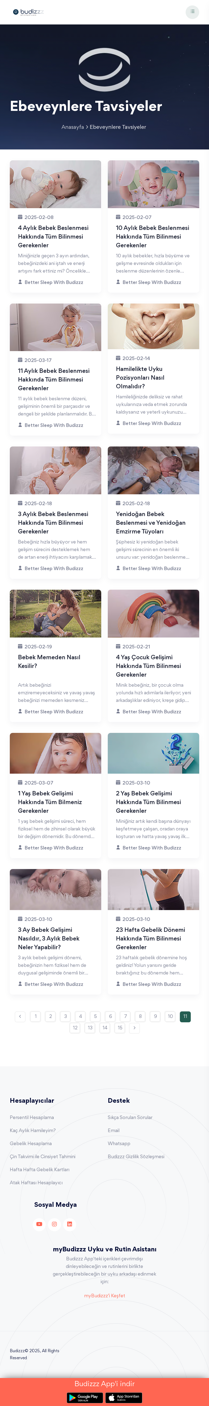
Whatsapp (119, 1144)
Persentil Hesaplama (32, 1118)
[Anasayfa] (28, 12)
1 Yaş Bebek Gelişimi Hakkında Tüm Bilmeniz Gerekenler (50, 802)
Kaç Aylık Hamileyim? (33, 1131)
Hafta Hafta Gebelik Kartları (39, 1170)
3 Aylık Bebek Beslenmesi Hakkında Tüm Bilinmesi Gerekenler (53, 523)
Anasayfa (73, 127)
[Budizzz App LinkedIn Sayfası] (69, 1224)
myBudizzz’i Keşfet (104, 1296)
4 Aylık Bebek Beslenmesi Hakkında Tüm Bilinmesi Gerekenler (53, 237)
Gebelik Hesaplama (31, 1144)
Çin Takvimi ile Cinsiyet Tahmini (42, 1157)
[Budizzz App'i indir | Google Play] (86, 1397)
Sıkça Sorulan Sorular (130, 1118)
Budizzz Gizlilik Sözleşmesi (136, 1157)
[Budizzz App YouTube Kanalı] (39, 1224)
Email (113, 1131)
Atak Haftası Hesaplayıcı (36, 1183)
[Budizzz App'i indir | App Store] (123, 1397)
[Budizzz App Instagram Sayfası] (54, 1224)
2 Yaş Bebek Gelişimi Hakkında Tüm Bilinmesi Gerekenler (148, 802)
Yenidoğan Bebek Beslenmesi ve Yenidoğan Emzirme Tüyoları (151, 523)
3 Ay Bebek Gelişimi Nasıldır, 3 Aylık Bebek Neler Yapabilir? (48, 939)
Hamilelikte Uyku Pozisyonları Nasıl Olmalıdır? (140, 378)
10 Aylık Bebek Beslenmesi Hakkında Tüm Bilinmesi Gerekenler (152, 237)
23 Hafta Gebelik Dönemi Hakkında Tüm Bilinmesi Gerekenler (150, 939)
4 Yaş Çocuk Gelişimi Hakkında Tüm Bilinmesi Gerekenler (148, 666)
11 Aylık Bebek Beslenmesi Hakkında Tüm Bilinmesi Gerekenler (54, 380)
